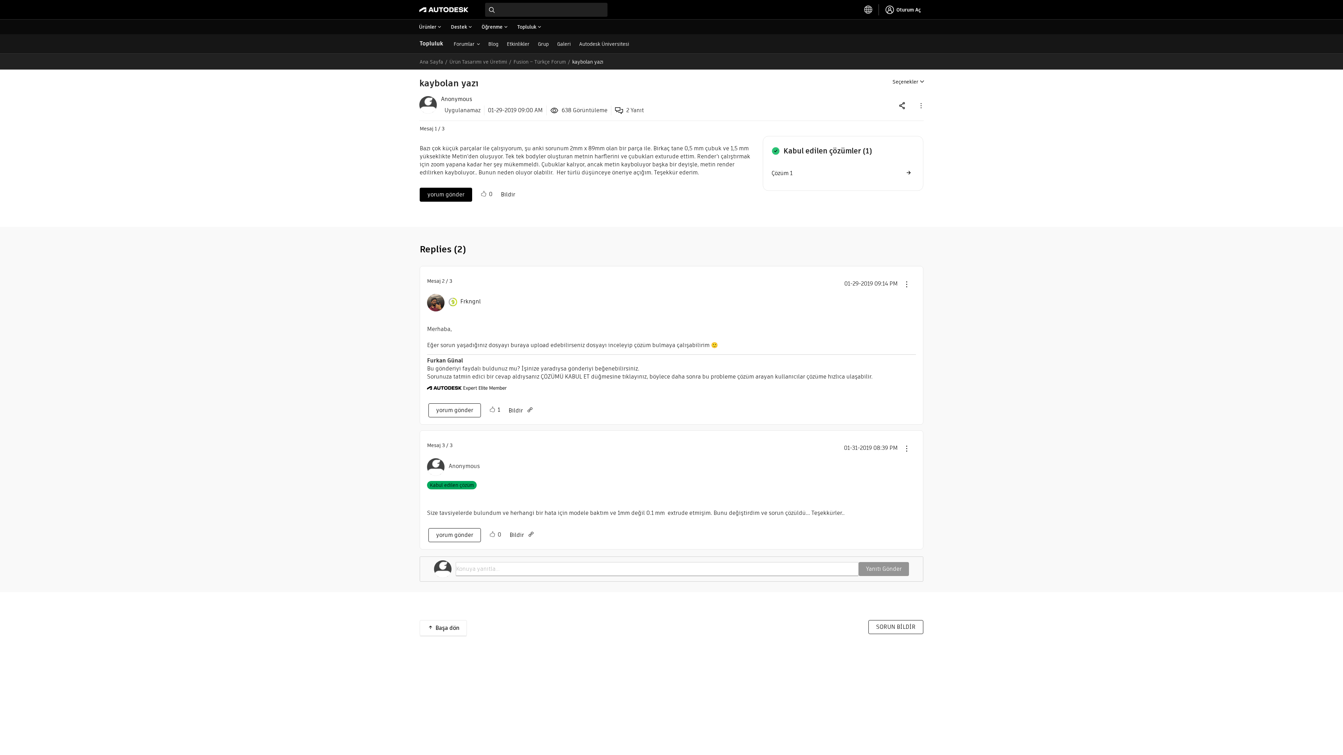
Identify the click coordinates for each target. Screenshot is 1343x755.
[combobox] (546, 10)
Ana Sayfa (431, 61)
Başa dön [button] (447, 628)
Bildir (508, 194)
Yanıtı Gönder (884, 569)
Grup (543, 44)
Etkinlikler (518, 44)
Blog (493, 44)
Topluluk (431, 43)
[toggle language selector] (868, 9)
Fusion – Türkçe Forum (539, 61)
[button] (920, 105)
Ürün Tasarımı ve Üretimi (478, 61)
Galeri (564, 44)
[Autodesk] (443, 9)
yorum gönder (445, 194)
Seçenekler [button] (905, 81)
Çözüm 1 (782, 173)
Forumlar (464, 44)
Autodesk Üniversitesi (604, 44)
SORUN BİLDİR (896, 627)
